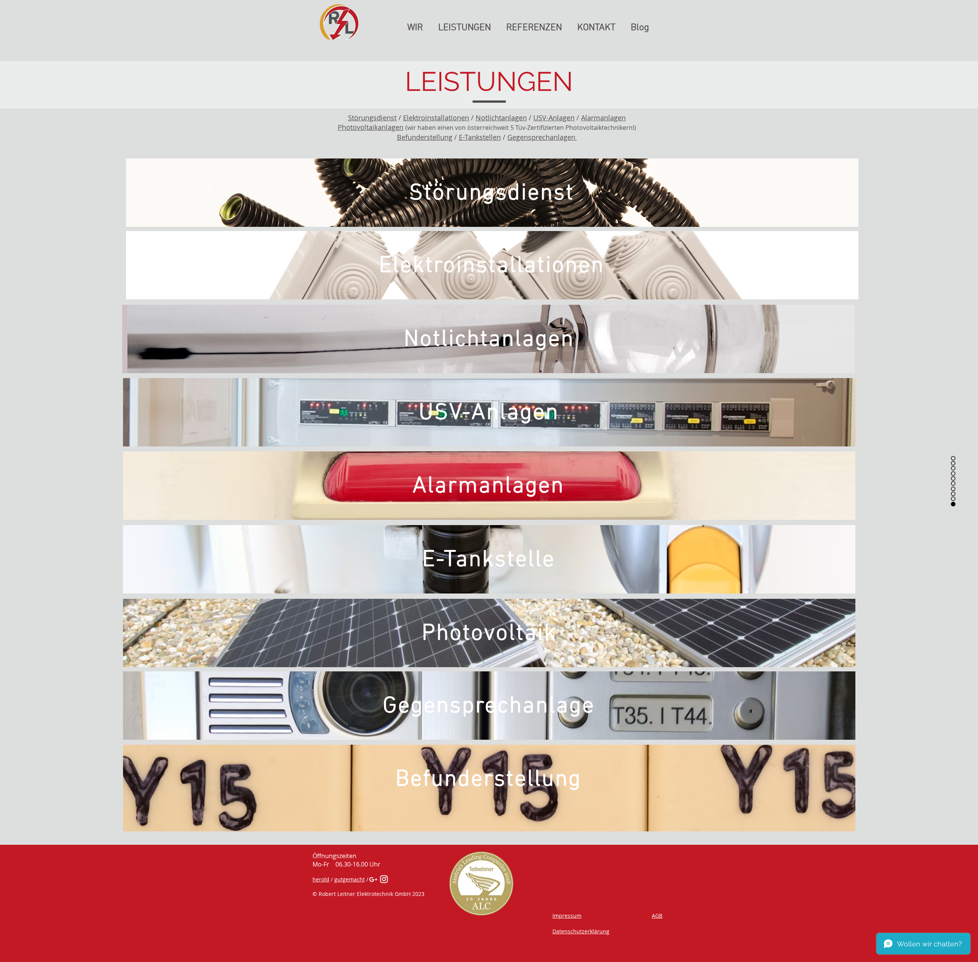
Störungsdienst (372, 117)
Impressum (566, 915)
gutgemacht (349, 879)
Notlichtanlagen (501, 117)
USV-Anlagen (554, 117)
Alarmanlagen (603, 117)
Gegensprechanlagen (542, 137)
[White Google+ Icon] (373, 879)
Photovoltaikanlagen (370, 127)
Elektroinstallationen (436, 117)
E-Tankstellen (480, 137)
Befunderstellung (424, 137)
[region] (492, 192)
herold (321, 879)
